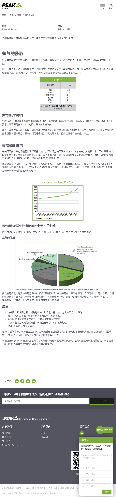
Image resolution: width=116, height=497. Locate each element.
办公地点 (6, 441)
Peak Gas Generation (12, 445)
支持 (43, 433)
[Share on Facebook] (22, 381)
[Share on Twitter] (28, 381)
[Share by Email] (34, 381)
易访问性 (30, 488)
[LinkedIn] (82, 433)
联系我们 (6, 437)
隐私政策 (41, 488)
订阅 (100, 401)
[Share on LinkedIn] (17, 381)
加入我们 (45, 437)
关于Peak (6, 433)
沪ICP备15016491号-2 (12, 488)
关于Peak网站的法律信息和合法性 (64, 488)
